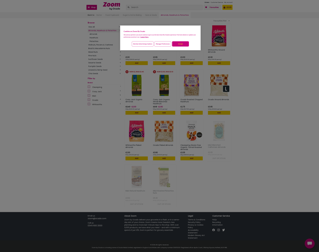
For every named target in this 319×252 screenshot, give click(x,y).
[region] (160, 38)
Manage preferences (163, 44)
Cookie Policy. (144, 37)
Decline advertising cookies (142, 44)
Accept (180, 44)
